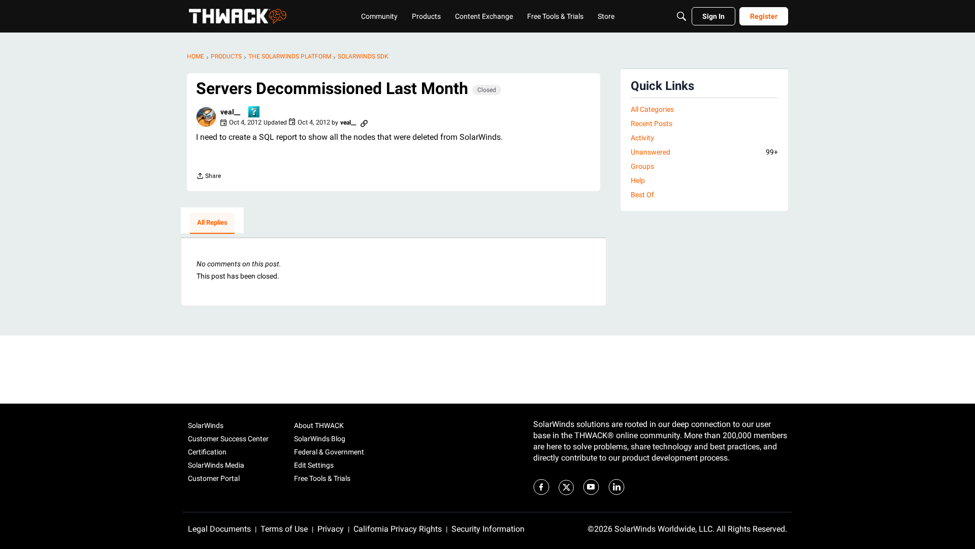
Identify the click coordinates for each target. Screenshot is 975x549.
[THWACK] (237, 16)
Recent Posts (651, 123)
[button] (206, 117)
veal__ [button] (230, 112)
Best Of (642, 195)
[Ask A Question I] (254, 112)
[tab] (212, 223)
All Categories (652, 109)
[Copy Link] (364, 122)
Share (208, 177)
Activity (642, 138)
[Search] (681, 16)
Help (638, 180)
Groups (642, 166)
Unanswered (704, 152)
